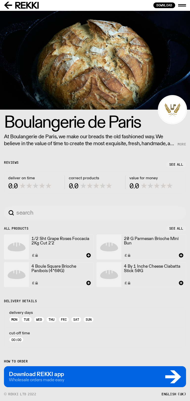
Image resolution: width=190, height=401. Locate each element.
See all (176, 164)
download (164, 5)
